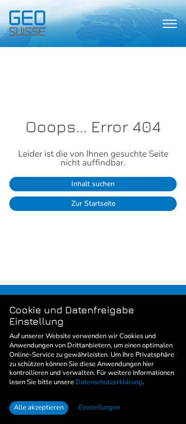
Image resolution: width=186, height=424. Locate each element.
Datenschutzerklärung (109, 382)
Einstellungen (99, 407)
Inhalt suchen (93, 183)
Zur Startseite (93, 203)
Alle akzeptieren (39, 407)
